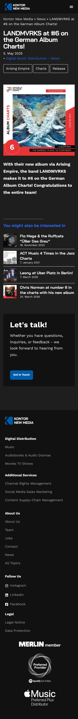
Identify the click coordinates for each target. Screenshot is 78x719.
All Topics (12, 563)
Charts (41, 68)
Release (59, 68)
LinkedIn (17, 595)
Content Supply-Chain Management (34, 500)
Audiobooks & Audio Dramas (28, 455)
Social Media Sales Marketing (28, 492)
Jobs (9, 538)
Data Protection (17, 631)
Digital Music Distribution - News (32, 58)
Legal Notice (15, 622)
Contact (11, 546)
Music (9, 447)
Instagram (18, 585)
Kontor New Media (18, 19)
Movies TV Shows (19, 464)
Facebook (18, 604)
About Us (12, 522)
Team (9, 530)
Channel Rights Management (28, 483)
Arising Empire (18, 68)
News (41, 19)
